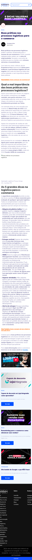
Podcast (16, 500)
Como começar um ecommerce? (15, 79)
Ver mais (7, 404)
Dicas (2, 30)
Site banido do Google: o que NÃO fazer (15, 469)
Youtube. (25, 350)
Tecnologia (4, 466)
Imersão (16, 495)
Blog (15, 502)
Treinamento (17, 497)
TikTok (29, 502)
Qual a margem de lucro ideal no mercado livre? (15, 329)
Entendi (16, 558)
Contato (16, 504)
